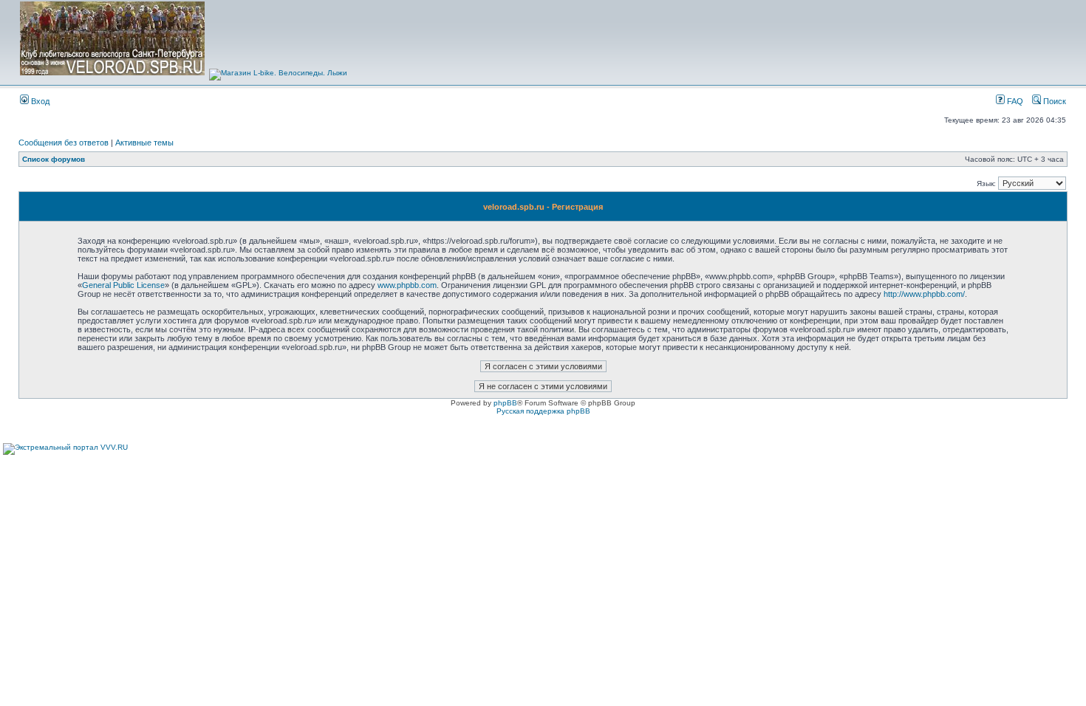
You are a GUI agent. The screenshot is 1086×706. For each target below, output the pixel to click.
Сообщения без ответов (63, 142)
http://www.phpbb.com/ (924, 293)
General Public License (123, 285)
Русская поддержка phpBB (543, 411)
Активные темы (144, 142)
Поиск (1053, 101)
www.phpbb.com (407, 285)
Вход (39, 101)
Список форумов (53, 159)
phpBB (505, 403)
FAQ (1014, 101)
